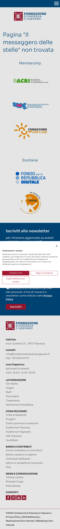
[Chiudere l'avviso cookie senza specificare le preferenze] (56, 246)
